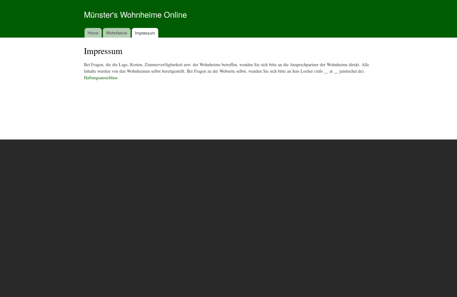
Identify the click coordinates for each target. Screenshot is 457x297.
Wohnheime (116, 33)
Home (93, 33)
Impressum (145, 33)
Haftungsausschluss (101, 77)
